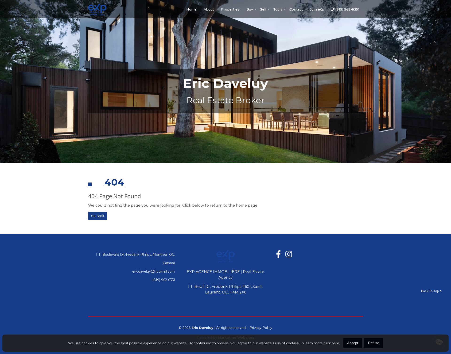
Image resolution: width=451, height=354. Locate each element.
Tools (277, 9)
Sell (263, 9)
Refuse (373, 343)
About (209, 9)
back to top (430, 291)
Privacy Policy (260, 328)
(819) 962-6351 (346, 9)
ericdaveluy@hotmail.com (153, 271)
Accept (352, 343)
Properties (230, 9)
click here (331, 343)
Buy (249, 9)
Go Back (97, 215)
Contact (296, 9)
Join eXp (317, 9)
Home (191, 9)
